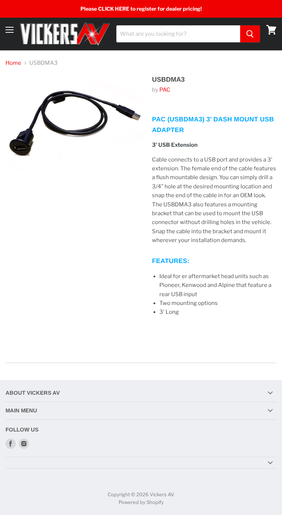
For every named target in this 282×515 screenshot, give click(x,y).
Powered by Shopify (141, 502)
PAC (164, 89)
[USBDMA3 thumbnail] (20, 200)
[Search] (250, 33)
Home (13, 63)
